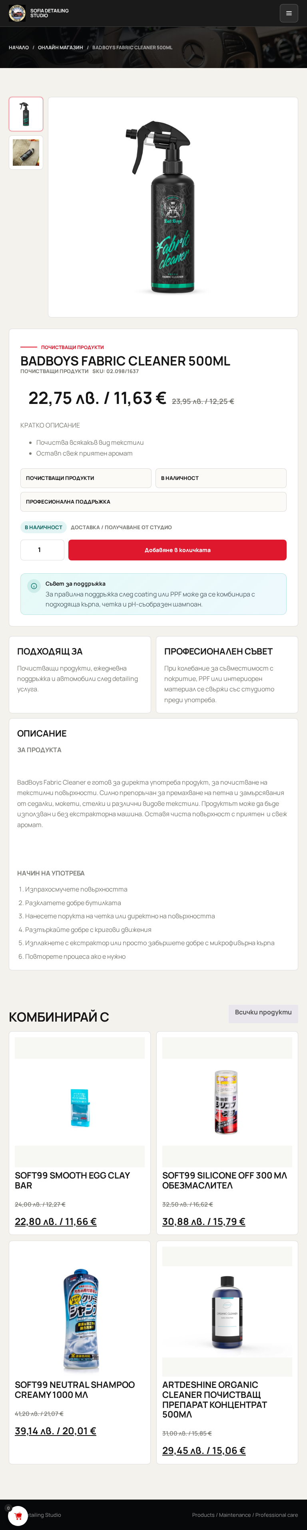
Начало (19, 47)
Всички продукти (263, 1012)
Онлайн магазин (60, 47)
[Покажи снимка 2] (26, 152)
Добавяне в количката (178, 550)
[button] (173, 207)
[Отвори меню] (289, 13)
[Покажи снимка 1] (26, 114)
